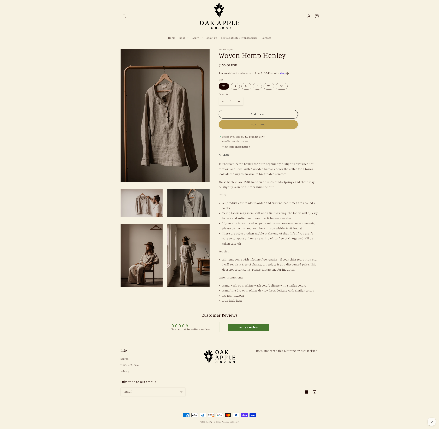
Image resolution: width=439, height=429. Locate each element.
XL (268, 86)
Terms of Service (130, 364)
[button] (124, 16)
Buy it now (258, 124)
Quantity (223, 94)
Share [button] (226, 154)
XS (223, 86)
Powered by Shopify (230, 422)
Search (125, 358)
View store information (236, 146)
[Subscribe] (181, 392)
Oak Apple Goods (213, 422)
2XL (282, 86)
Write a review (248, 327)
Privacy (125, 371)
